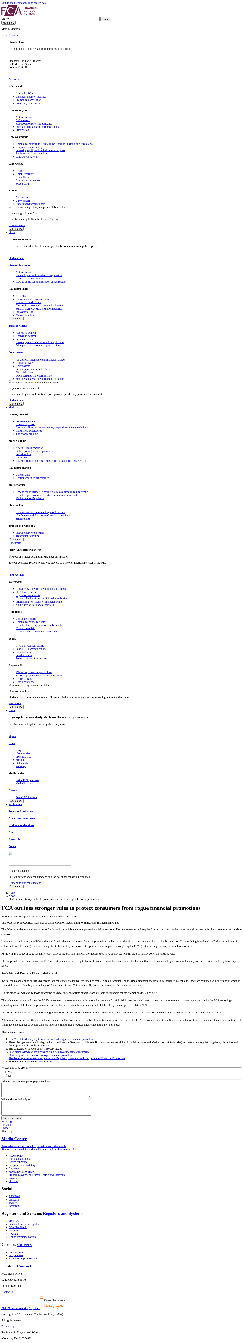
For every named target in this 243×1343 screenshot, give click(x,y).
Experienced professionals (30, 203)
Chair (19, 170)
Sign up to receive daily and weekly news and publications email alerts (41, 1149)
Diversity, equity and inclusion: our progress (40, 150)
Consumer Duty (25, 362)
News (12, 710)
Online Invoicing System (22, 1236)
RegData (14, 1233)
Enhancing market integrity (31, 96)
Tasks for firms (18, 325)
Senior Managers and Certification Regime (40, 378)
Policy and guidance (21, 811)
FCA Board (22, 183)
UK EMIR (22, 457)
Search (5, 18)
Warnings (21, 766)
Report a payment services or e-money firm (40, 675)
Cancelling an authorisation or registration (39, 275)
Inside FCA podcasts (27, 780)
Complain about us (19, 1158)
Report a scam (24, 678)
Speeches (21, 759)
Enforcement (23, 120)
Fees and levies (24, 339)
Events (13, 790)
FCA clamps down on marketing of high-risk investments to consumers (48, 1051)
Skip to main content (13, 2)
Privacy (13, 1177)
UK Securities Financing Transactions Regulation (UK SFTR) (51, 460)
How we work (17, 225)
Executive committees (28, 180)
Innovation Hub (24, 311)
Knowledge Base (25, 424)
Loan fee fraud (24, 652)
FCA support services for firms (33, 369)
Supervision (22, 129)
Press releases (23, 756)
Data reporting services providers (34, 451)
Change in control (26, 335)
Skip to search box (35, 2)
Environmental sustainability (31, 153)
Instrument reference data (30, 532)
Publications (15, 804)
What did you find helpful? (16, 1099)
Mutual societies (25, 315)
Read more (15, 703)
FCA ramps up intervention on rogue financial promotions (41, 1055)
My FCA (14, 1220)
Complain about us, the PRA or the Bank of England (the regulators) (54, 143)
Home (12, 892)
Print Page (7, 1121)
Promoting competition (28, 99)
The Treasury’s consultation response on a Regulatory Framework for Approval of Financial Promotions (67, 1058)
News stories (23, 753)
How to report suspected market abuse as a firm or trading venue (52, 491)
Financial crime (24, 372)
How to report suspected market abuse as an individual (46, 495)
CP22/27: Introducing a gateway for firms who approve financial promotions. (52, 1039)
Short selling (23, 518)
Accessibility (16, 1155)
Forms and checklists (27, 420)
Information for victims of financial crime (39, 601)
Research (14, 839)
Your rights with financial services (35, 604)
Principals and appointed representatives (38, 345)
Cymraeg (14, 1168)
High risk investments (28, 595)
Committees (22, 177)
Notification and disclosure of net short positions (43, 515)
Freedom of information (22, 1171)
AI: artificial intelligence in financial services (40, 359)
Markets (13, 407)
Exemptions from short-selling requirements (40, 512)
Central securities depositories (32, 477)
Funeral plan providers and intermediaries (39, 308)
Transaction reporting (27, 535)
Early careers (23, 200)
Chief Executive (25, 173)
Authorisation (23, 117)
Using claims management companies (37, 631)
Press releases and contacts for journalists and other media (33, 1146)
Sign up (13, 736)
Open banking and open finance (34, 375)
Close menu (16, 228)
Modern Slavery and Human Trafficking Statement (37, 1174)
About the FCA (24, 93)
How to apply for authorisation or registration (41, 281)
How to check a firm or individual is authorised (42, 598)
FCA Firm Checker (26, 591)
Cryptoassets (23, 365)
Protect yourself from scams (31, 658)
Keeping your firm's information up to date (40, 342)
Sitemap (13, 1181)
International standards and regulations (37, 126)
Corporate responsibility (29, 147)
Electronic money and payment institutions (39, 305)
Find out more (16, 258)
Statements (22, 762)
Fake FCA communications (31, 648)
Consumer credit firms (28, 302)
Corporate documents (22, 818)
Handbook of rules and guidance (34, 123)
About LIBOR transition (29, 447)
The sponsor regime (27, 433)
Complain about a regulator (31, 621)
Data (11, 832)
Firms (12, 232)
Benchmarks (23, 474)
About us (14, 35)
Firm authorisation (20, 265)
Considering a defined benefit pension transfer (41, 588)
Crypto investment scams (30, 645)
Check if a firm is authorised (31, 278)
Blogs (19, 750)
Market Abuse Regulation (30, 498)
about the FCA (47, 1061)
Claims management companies (33, 298)
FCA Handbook (18, 1227)
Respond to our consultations (25, 882)
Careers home (23, 197)
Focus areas (16, 352)
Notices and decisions (21, 825)
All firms (21, 295)
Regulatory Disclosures (29, 430)
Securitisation (23, 454)
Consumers (15, 542)
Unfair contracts (25, 681)
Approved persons (26, 332)
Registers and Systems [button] (63, 1213)
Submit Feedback (12, 1118)
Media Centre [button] (14, 1138)
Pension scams (24, 655)
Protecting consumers (28, 103)
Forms (12, 846)
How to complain (25, 628)
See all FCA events (26, 797)
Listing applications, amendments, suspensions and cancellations (52, 427)
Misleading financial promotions (34, 672)
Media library (23, 783)
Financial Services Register (24, 1224)
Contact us (14, 79)
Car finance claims (26, 618)
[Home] (20, 15)
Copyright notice (18, 1161)
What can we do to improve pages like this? (25, 1081)
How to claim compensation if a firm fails (39, 625)
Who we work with (27, 156)
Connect (13, 1230)
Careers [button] (24, 1244)
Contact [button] (24, 1266)
